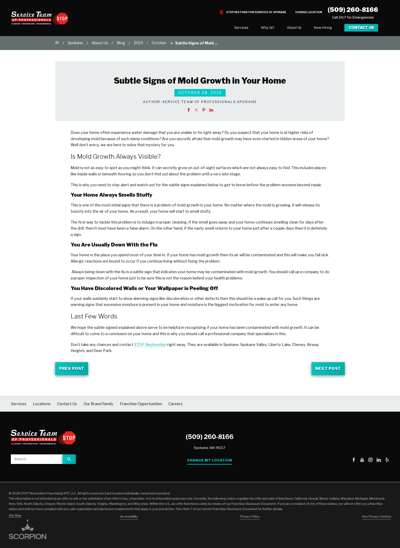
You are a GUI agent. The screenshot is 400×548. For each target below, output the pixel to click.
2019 (138, 43)
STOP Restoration (150, 344)
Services (241, 28)
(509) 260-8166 (353, 9)
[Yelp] (387, 460)
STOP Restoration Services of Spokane (256, 12)
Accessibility (129, 516)
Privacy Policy (250, 516)
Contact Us (361, 27)
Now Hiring (323, 28)
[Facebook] (354, 460)
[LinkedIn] (379, 460)
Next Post (328, 368)
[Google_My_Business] (345, 460)
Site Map (15, 515)
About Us (294, 28)
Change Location (308, 12)
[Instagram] (370, 460)
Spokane (75, 43)
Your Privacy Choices (376, 516)
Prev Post (71, 368)
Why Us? (267, 28)
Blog (121, 43)
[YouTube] (362, 460)
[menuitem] (241, 27)
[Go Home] (57, 43)
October (159, 43)
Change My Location (209, 460)
